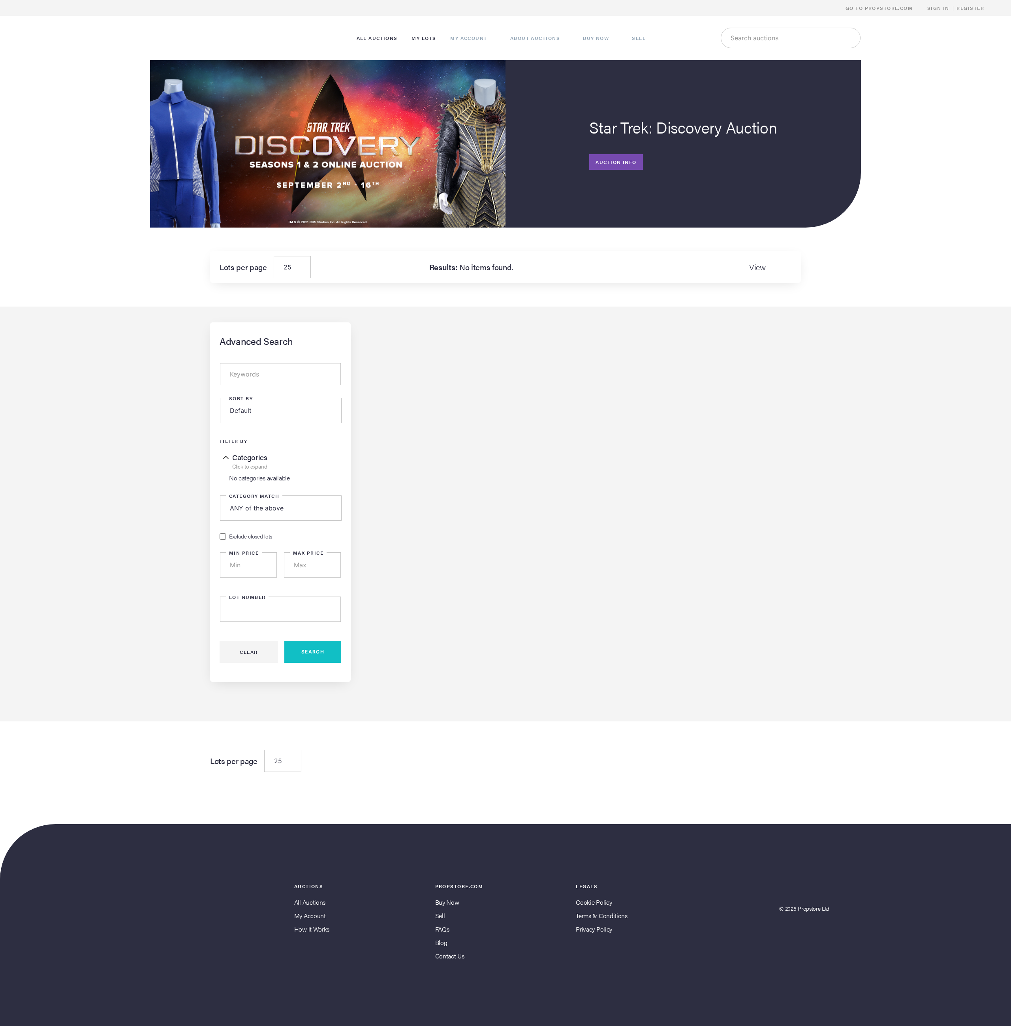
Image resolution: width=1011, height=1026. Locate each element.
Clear (248, 651)
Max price (308, 552)
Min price (244, 552)
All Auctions (309, 902)
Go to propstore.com (880, 7)
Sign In (938, 7)
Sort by (241, 398)
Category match (254, 495)
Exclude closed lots (250, 536)
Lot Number (247, 597)
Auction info (616, 162)
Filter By (233, 440)
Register (970, 7)
